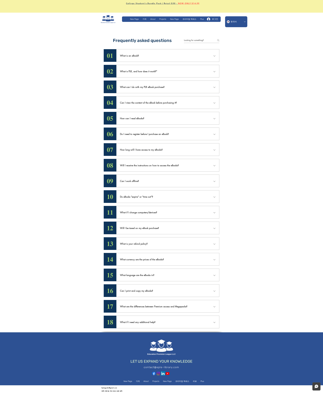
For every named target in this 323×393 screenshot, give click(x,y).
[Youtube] (167, 373)
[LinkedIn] (163, 373)
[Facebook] (154, 373)
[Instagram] (158, 373)
